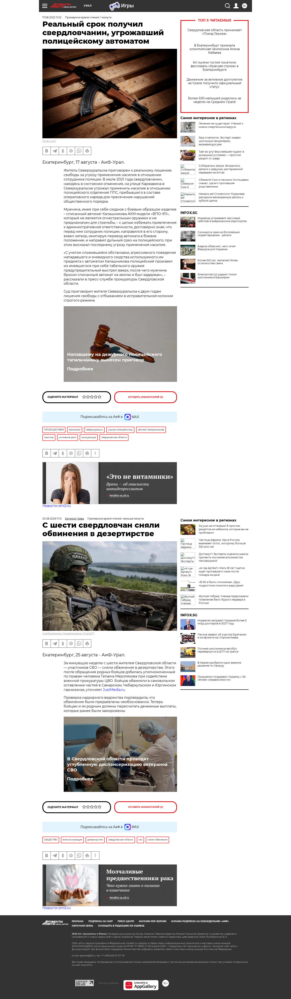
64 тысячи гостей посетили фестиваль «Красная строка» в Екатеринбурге (215, 66)
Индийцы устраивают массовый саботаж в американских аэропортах (222, 220)
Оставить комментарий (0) (145, 397)
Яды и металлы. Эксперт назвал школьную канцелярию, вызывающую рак (220, 141)
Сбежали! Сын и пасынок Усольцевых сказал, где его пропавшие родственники (224, 183)
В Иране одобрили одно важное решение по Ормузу (219, 664)
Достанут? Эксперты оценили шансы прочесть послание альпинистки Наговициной (223, 557)
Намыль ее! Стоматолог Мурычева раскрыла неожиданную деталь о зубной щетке (222, 197)
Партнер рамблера (108, 983)
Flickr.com (49, 141)
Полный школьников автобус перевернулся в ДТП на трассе (217, 650)
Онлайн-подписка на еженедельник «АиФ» (200, 921)
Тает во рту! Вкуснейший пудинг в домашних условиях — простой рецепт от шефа (221, 155)
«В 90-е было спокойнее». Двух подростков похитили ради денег (221, 583)
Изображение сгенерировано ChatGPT (68, 633)
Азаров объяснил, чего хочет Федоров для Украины (216, 248)
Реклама (78, 921)
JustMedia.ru (114, 690)
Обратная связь (82, 925)
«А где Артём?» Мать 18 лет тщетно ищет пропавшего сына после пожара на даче (222, 571)
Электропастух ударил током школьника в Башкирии (216, 276)
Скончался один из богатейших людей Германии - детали (218, 234)
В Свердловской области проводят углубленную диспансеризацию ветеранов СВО (117, 764)
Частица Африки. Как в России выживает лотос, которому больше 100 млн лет (222, 543)
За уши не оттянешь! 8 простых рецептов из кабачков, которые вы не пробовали (223, 529)
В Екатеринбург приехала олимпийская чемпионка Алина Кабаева (215, 49)
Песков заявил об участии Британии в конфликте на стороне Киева (221, 636)
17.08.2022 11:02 (52, 17)
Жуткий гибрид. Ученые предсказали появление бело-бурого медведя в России (223, 600)
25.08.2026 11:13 (52, 518)
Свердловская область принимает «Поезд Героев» (214, 32)
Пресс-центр (126, 921)
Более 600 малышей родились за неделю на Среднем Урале (214, 100)
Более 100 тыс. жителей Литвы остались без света (217, 262)
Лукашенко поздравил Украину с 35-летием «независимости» (221, 678)
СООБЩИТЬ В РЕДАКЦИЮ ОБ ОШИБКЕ (121, 925)
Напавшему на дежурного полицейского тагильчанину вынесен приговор (114, 357)
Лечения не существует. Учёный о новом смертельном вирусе (221, 125)
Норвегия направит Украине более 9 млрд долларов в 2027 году (221, 622)
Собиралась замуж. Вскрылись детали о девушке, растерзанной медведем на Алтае (221, 169)
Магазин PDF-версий (152, 921)
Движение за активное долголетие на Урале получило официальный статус (214, 83)
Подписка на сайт (100, 921)
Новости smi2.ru (56, 506)
